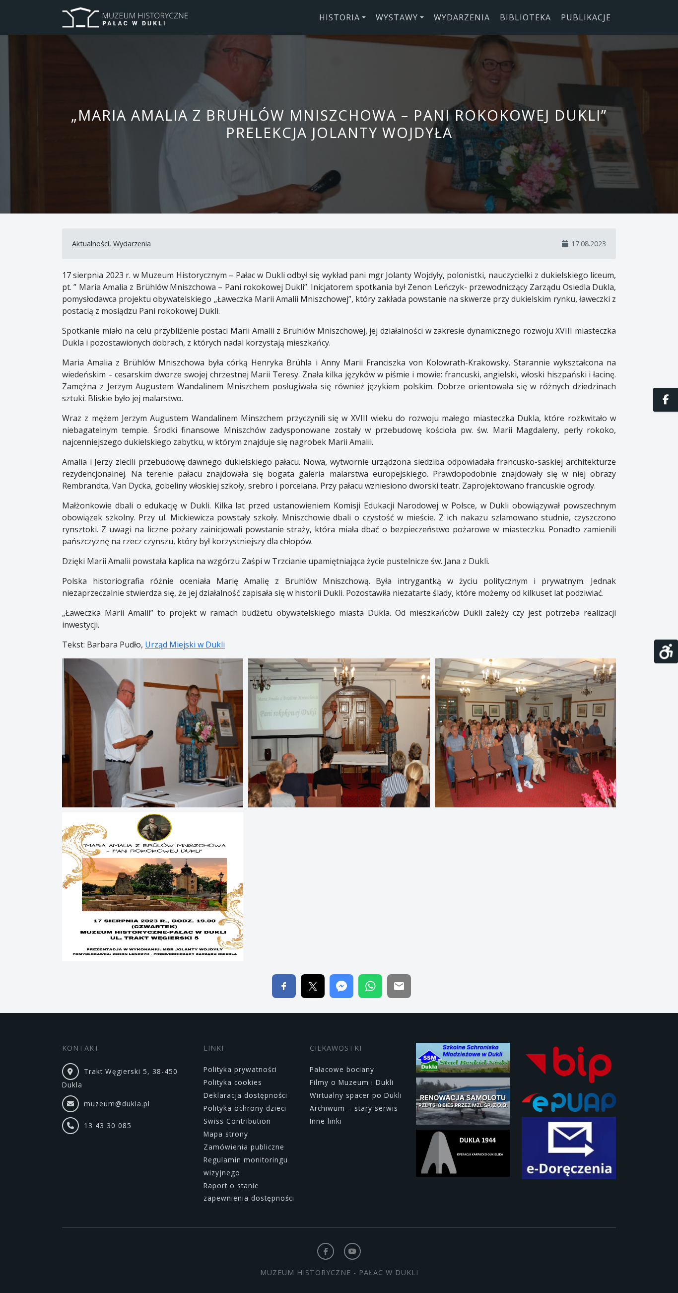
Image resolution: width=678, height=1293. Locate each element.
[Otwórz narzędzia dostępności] (666, 651)
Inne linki (326, 1121)
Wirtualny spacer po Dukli (356, 1095)
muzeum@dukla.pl (117, 1103)
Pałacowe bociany (342, 1069)
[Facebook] (325, 1251)
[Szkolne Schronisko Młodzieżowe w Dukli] (463, 1059)
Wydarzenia (132, 243)
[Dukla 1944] (463, 1154)
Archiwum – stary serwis (354, 1108)
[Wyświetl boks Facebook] (665, 400)
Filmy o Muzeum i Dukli (352, 1082)
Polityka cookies (232, 1082)
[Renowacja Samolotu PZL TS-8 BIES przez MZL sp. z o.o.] (463, 1102)
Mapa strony (225, 1134)
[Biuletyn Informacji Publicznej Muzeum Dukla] (569, 1067)
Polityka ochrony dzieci (244, 1108)
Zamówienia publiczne (243, 1146)
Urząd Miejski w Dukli (185, 644)
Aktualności (90, 243)
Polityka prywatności (240, 1069)
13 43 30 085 (108, 1125)
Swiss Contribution (237, 1121)
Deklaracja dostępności (245, 1095)
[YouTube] (352, 1251)
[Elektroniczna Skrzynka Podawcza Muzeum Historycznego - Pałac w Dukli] (569, 1104)
